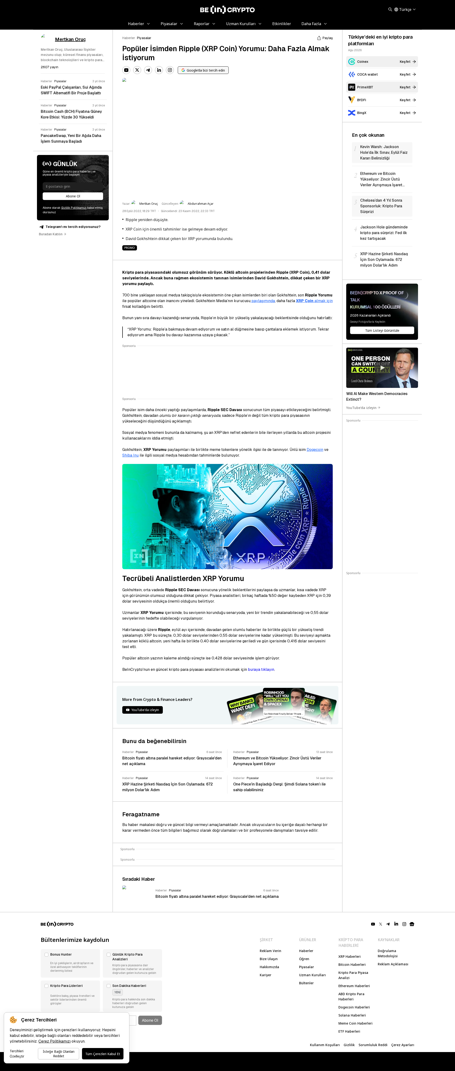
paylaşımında (262, 300)
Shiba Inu (130, 455)
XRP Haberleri (349, 956)
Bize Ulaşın (269, 959)
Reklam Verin (270, 950)
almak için (314, 300)
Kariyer (265, 975)
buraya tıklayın (261, 669)
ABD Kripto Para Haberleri (351, 996)
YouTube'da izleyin (361, 407)
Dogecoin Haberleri (354, 1007)
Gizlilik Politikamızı (73, 208)
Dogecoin (315, 449)
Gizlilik (349, 1045)
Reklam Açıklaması (393, 964)
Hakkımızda (269, 967)
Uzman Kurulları (312, 975)
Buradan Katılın (51, 234)
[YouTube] (126, 70)
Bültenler (306, 983)
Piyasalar (144, 38)
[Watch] (382, 368)
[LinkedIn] (159, 70)
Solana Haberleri (352, 1015)
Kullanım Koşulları (325, 1045)
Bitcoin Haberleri (352, 964)
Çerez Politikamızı (54, 1041)
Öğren (304, 959)
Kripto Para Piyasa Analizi (353, 975)
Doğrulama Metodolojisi (388, 953)
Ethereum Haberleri (354, 986)
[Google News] (412, 924)
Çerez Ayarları (402, 1045)
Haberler (128, 38)
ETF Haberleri (349, 1031)
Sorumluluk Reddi (373, 1045)
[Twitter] (137, 70)
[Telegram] (148, 70)
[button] (70, 963)
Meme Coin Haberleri (355, 1023)
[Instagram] (170, 70)
